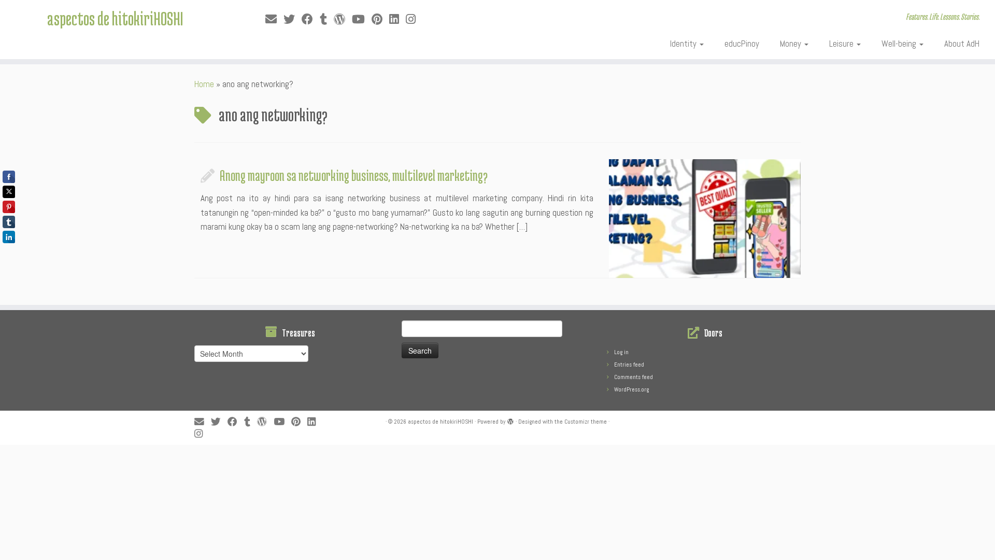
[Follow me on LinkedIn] (397, 19)
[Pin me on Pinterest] (380, 19)
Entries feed (629, 364)
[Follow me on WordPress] (343, 19)
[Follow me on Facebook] (311, 19)
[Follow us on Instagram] (414, 19)
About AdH (961, 43)
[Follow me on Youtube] (362, 19)
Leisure (842, 43)
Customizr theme (585, 421)
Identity (684, 43)
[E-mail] (274, 19)
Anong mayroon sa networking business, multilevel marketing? (354, 175)
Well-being (900, 43)
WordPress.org (631, 389)
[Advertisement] (251, 468)
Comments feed (633, 377)
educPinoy (741, 43)
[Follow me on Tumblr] (327, 19)
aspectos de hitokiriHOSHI (115, 18)
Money (791, 43)
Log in (621, 352)
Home (204, 84)
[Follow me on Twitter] (292, 19)
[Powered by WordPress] (510, 420)
